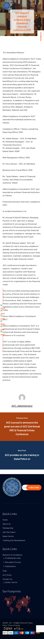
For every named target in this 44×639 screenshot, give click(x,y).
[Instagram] (3, 317)
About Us (7, 524)
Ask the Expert (9, 532)
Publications (10, 566)
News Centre (8, 536)
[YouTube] (3, 327)
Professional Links (13, 558)
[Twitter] (3, 311)
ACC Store (7, 575)
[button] (38, 4)
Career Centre (11, 582)
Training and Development (14, 540)
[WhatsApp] (3, 332)
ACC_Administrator (22, 405)
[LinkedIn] (3, 322)
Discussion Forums (13, 562)
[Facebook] (3, 306)
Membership (8, 528)
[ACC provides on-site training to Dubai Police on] (22, 455)
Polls (5, 571)
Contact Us (7, 579)
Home (5, 519)
